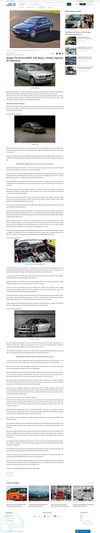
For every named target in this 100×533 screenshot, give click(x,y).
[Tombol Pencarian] (69, 4)
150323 (84, 518)
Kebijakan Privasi (8, 531)
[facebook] (60, 53)
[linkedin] (57, 54)
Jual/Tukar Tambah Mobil (30, 7)
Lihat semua (91, 483)
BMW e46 (10, 475)
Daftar (82, 4)
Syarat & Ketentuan (19, 531)
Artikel (12, 50)
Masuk (90, 4)
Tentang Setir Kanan (80, 1)
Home (8, 50)
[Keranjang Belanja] (76, 4)
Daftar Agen (50, 7)
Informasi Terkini (8, 520)
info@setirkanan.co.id (87, 516)
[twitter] (62, 53)
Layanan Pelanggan (90, 1)
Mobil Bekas (21, 7)
